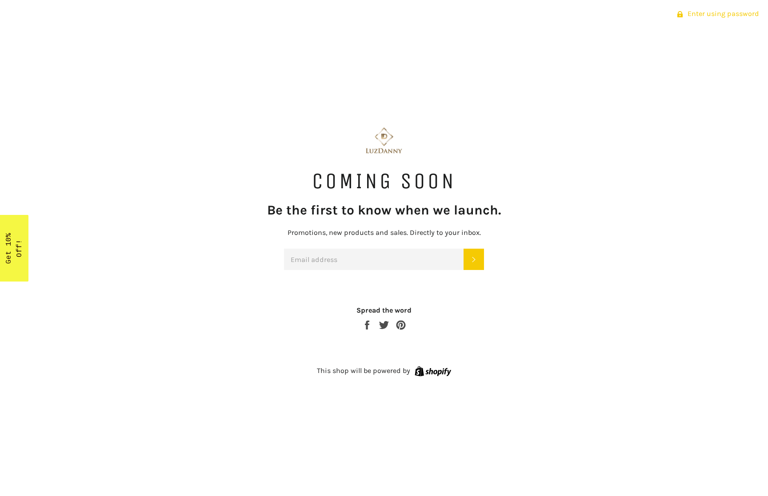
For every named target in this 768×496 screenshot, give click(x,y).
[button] (14, 248)
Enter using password (722, 13)
